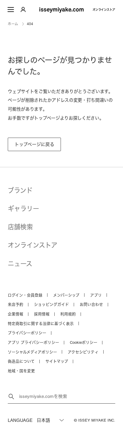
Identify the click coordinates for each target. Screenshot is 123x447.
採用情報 (42, 314)
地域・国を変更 (21, 371)
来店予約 (15, 304)
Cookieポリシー (83, 342)
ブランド (20, 190)
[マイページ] (23, 9)
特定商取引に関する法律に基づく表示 (41, 323)
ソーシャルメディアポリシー (32, 352)
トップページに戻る (34, 144)
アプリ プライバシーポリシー (33, 342)
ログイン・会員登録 (25, 295)
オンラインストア (104, 9)
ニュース (20, 263)
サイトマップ (56, 361)
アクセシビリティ (83, 352)
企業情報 (15, 314)
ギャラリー (23, 208)
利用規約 (68, 314)
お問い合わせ (91, 304)
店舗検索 (20, 227)
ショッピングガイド (51, 304)
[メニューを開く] (10, 9)
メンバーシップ (66, 295)
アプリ (96, 295)
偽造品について (21, 361)
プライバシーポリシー (27, 333)
